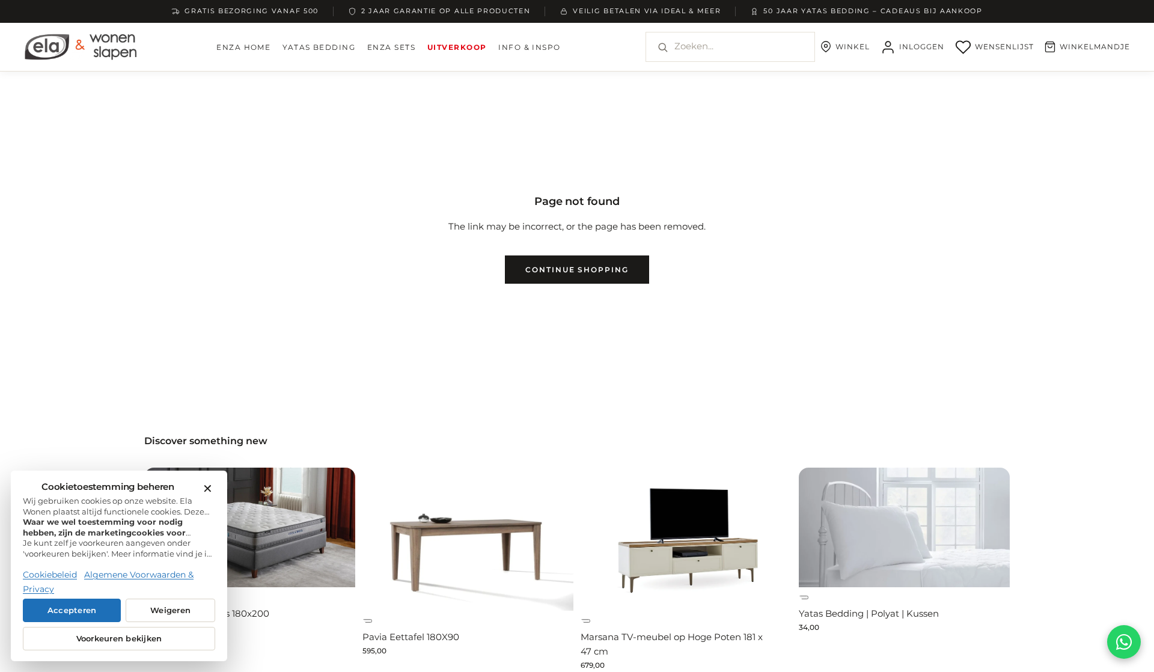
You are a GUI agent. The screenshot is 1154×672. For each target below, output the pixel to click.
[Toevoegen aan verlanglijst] (367, 621)
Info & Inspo (529, 47)
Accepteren (72, 610)
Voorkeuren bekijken (119, 638)
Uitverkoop (456, 47)
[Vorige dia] (607, 539)
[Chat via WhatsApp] (1124, 642)
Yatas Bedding (318, 47)
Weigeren (170, 610)
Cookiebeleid (50, 574)
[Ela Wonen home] (81, 47)
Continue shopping (577, 269)
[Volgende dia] (328, 527)
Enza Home (243, 47)
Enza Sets (391, 47)
